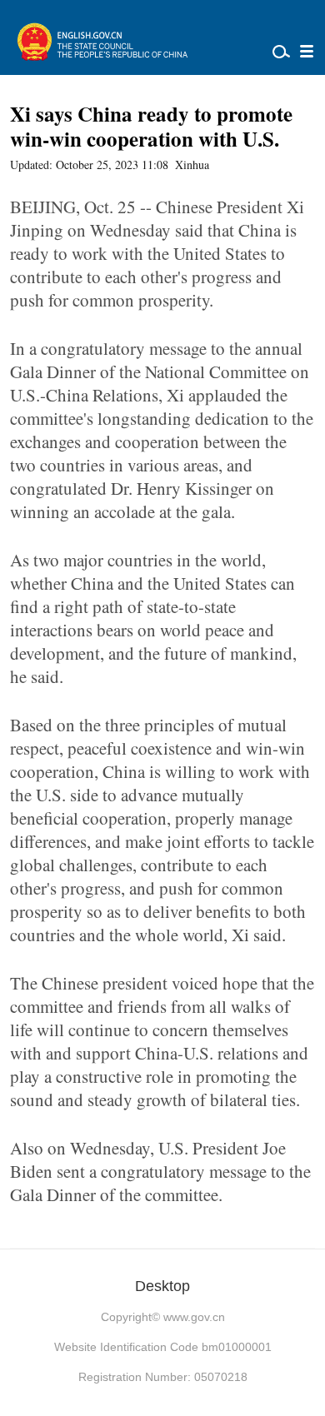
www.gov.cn (194, 1317)
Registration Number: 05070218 (163, 1377)
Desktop (162, 1286)
